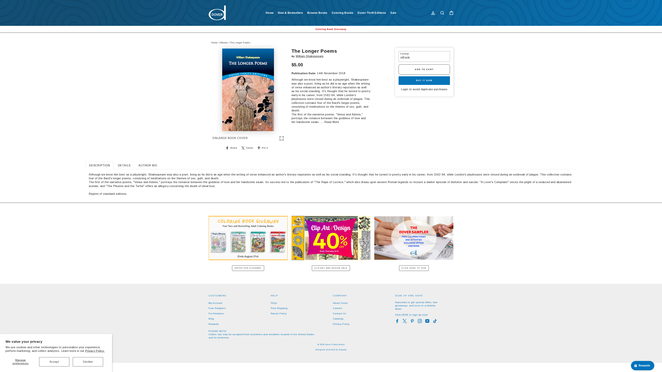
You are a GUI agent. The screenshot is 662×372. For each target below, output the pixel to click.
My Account (215, 303)
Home (270, 12)
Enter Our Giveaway (248, 268)
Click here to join (414, 268)
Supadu (343, 350)
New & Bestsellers (290, 12)
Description (99, 165)
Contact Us (339, 313)
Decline (88, 361)
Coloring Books (342, 12)
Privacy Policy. (95, 350)
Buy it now (424, 80)
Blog (211, 318)
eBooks (224, 43)
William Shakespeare (310, 56)
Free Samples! (217, 308)
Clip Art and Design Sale (330, 268)
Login (404, 89)
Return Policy (279, 313)
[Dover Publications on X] (405, 321)
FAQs (274, 303)
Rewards (214, 324)
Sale (393, 12)
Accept (54, 361)
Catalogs (338, 318)
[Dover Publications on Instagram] (420, 321)
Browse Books (317, 12)
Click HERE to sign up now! (411, 314)
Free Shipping (279, 308)
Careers (337, 308)
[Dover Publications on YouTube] (427, 321)
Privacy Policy (341, 324)
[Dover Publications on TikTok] (435, 321)
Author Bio (147, 165)
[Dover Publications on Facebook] (397, 321)
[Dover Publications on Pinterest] (412, 321)
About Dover (340, 303)
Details (124, 165)
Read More (331, 122)
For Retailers (216, 313)
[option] (331, 29)
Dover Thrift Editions (372, 12)
